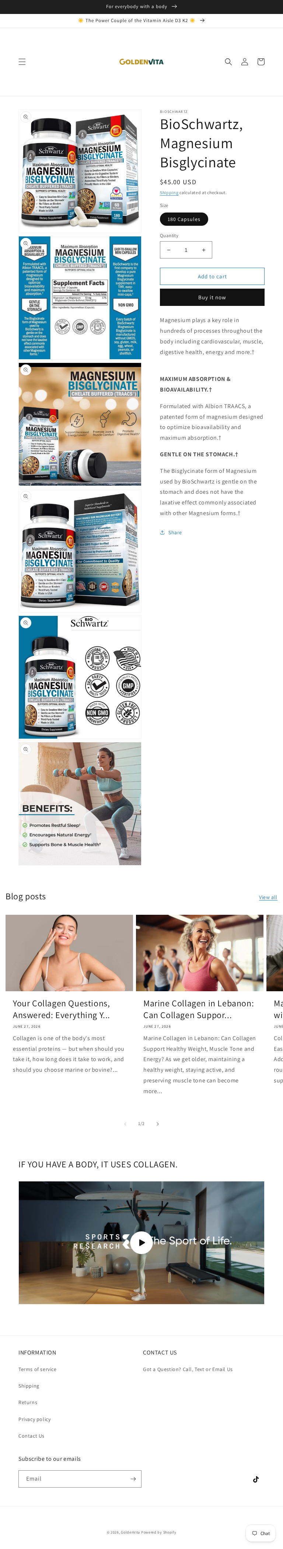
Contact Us (31, 1435)
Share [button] (175, 532)
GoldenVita (130, 1532)
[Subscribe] (133, 1479)
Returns (27, 1402)
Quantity (169, 235)
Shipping (169, 192)
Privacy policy (34, 1419)
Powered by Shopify (159, 1532)
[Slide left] (125, 1124)
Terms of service (37, 1369)
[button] (22, 62)
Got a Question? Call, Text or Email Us (188, 1369)
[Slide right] (158, 1124)
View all (268, 897)
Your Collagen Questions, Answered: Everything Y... (61, 1008)
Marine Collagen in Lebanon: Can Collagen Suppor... (198, 1008)
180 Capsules (184, 219)
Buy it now (212, 297)
